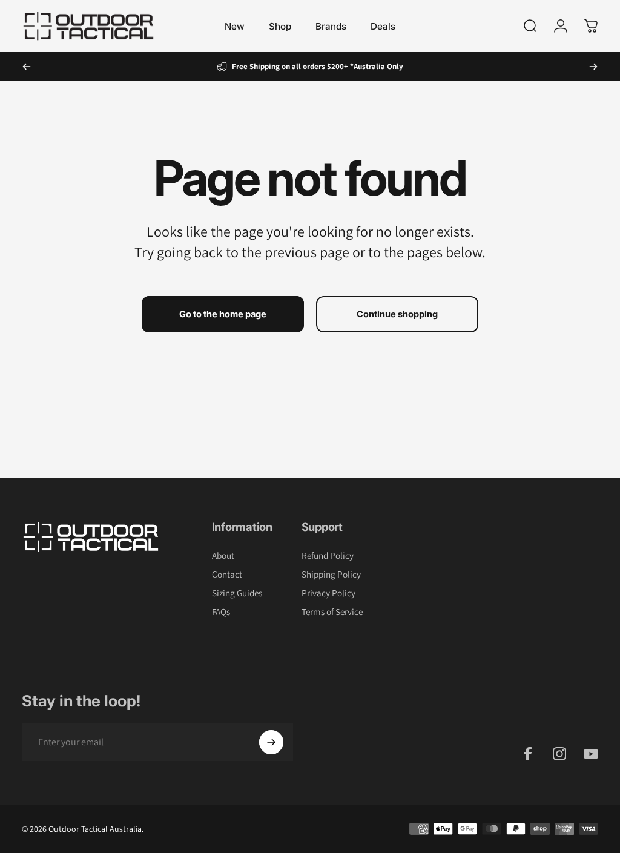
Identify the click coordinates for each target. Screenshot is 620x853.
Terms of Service (332, 612)
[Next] (593, 66)
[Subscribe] (271, 742)
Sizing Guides (237, 593)
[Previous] (26, 66)
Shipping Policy (331, 574)
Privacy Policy (328, 593)
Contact (227, 574)
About (223, 555)
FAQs (221, 612)
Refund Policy (328, 555)
